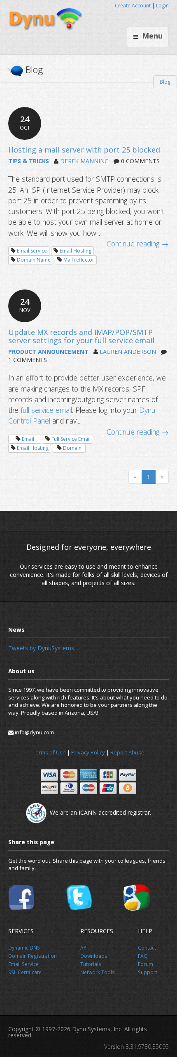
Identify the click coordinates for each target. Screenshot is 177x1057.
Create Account (133, 5)
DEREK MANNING (84, 161)
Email (28, 438)
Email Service (32, 250)
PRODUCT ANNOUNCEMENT (48, 351)
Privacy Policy (88, 752)
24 (25, 122)
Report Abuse (127, 752)
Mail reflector (78, 259)
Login (162, 5)
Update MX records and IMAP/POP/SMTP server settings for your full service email (81, 336)
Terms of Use (49, 752)
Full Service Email (71, 438)
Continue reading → (138, 243)
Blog (165, 81)
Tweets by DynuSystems (41, 648)
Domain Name (34, 259)
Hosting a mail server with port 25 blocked (84, 150)
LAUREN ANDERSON (128, 351)
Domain (72, 447)
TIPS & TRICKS (28, 161)
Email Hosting (75, 250)
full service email (46, 410)
